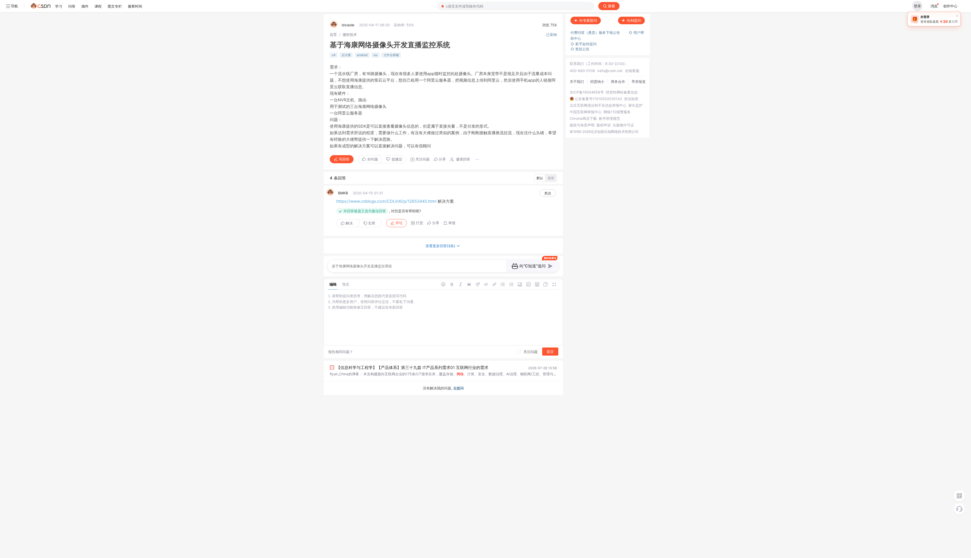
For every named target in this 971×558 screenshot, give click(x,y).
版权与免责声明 (582, 125)
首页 (333, 34)
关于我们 (577, 81)
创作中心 (950, 6)
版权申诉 (604, 125)
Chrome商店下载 (583, 119)
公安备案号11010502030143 (598, 99)
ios (375, 55)
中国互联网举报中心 (586, 112)
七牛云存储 (391, 55)
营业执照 (631, 99)
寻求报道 (638, 81)
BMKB (343, 193)
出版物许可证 (623, 125)
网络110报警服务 (617, 112)
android (362, 55)
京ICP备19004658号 (587, 92)
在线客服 (632, 70)
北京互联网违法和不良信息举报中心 (598, 105)
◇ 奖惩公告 (579, 49)
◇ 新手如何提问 (583, 44)
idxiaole (348, 25)
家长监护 (635, 105)
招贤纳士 (597, 81)
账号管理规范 (609, 119)
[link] (333, 34)
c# (334, 55)
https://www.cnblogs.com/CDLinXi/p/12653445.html (386, 201)
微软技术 (350, 34)
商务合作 (618, 81)
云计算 (346, 55)
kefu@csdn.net (610, 70)
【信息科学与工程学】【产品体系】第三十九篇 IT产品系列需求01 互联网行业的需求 (412, 367)
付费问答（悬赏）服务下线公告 (595, 32)
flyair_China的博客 (344, 374)
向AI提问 (634, 20)
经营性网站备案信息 (622, 92)
